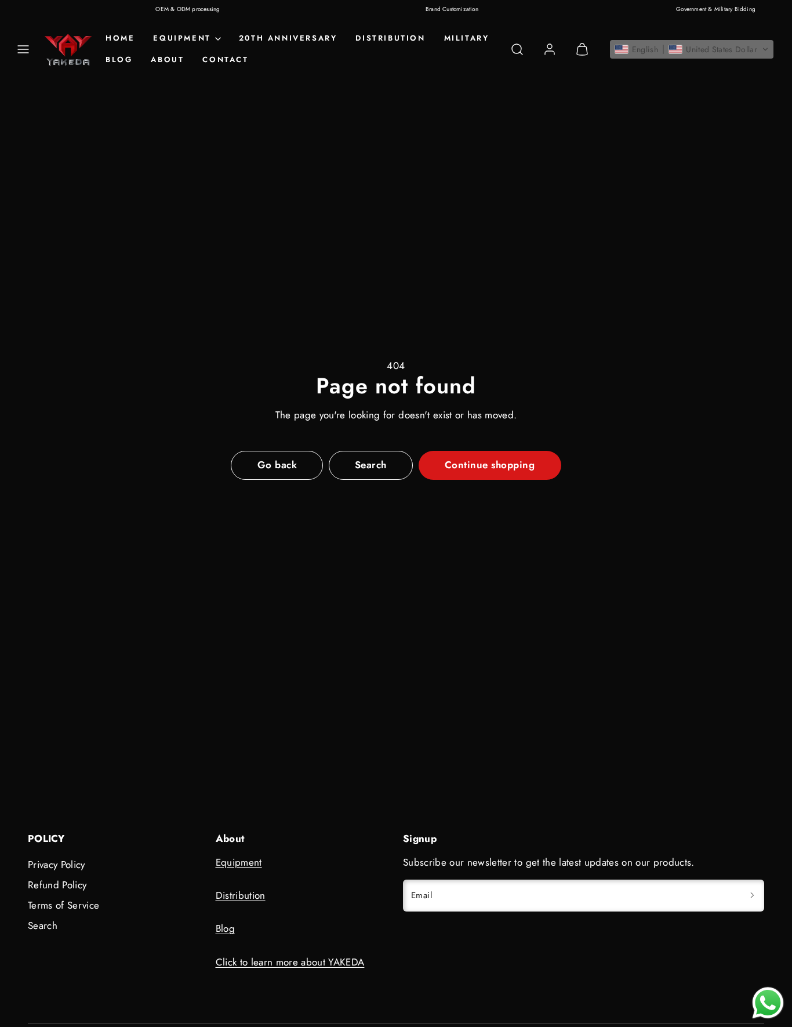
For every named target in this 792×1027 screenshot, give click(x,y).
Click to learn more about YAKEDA (290, 962)
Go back (277, 465)
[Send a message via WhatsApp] (768, 1003)
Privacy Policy (56, 864)
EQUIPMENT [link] (181, 38)
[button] (23, 49)
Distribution (390, 38)
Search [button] (371, 465)
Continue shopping (490, 465)
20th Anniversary (288, 38)
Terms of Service (63, 905)
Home (120, 38)
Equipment (239, 862)
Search (42, 925)
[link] (550, 49)
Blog (119, 59)
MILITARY (466, 38)
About (167, 59)
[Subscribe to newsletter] (752, 896)
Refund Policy (57, 885)
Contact (225, 59)
